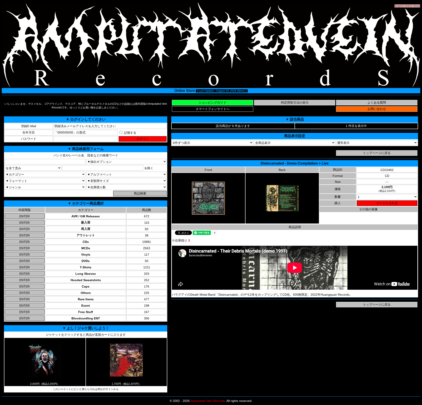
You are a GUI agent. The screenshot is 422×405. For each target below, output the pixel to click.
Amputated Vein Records (207, 401)
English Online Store (407, 5)
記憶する (129, 132)
